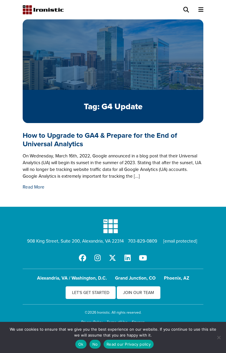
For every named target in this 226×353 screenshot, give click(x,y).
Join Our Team (138, 292)
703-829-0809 (142, 241)
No (95, 344)
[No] (219, 337)
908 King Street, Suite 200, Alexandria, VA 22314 (75, 241)
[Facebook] (82, 258)
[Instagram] (97, 258)
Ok (81, 344)
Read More (33, 187)
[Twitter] (112, 258)
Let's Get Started (90, 292)
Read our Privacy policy (129, 344)
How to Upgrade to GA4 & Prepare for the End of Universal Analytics (100, 139)
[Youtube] (143, 258)
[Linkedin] (127, 258)
